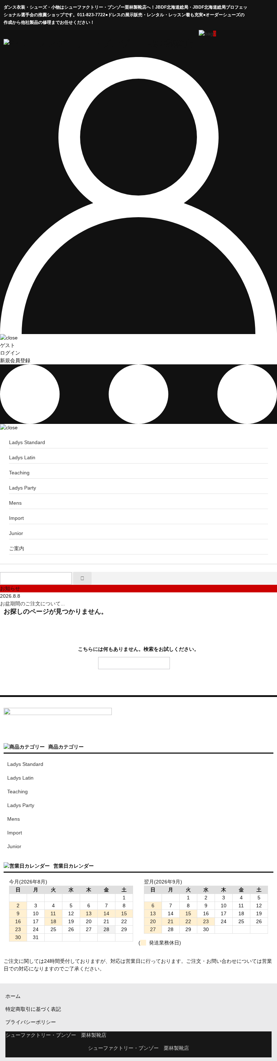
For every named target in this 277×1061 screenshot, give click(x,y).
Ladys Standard (27, 442)
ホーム (13, 996)
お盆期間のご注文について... (32, 603)
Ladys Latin (22, 457)
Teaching (19, 472)
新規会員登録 (15, 360)
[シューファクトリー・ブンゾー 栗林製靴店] (98, 43)
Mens (15, 503)
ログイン (10, 353)
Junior (16, 533)
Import (16, 518)
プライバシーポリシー (30, 1022)
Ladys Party (22, 488)
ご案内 (16, 548)
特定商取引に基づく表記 (33, 1009)
